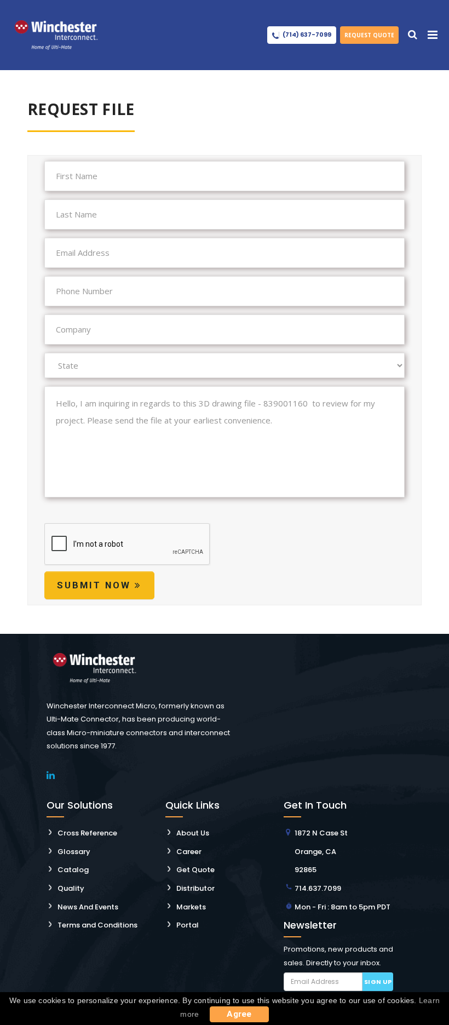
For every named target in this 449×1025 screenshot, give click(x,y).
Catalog (73, 869)
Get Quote (195, 869)
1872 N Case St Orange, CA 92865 (321, 851)
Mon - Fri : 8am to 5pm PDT (342, 907)
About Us (192, 833)
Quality (70, 888)
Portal (187, 925)
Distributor (195, 888)
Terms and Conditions (97, 925)
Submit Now (96, 585)
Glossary (73, 851)
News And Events (87, 907)
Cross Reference (87, 833)
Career (189, 851)
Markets (191, 907)
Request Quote (369, 35)
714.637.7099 (318, 888)
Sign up (378, 981)
